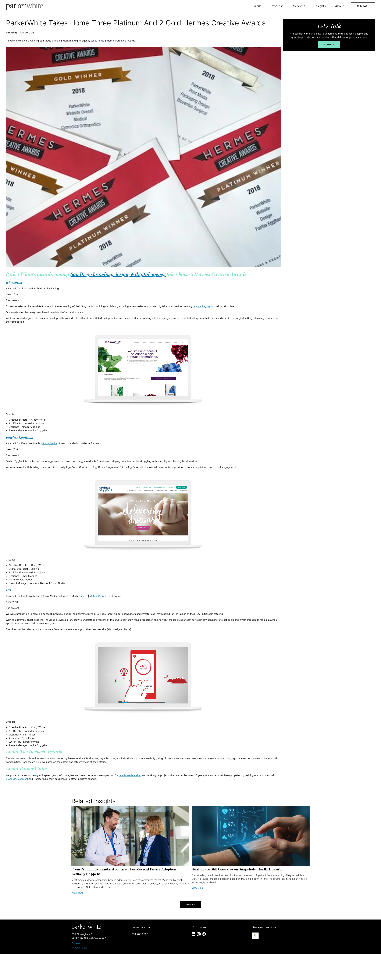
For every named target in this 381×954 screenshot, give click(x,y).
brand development (17, 778)
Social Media (49, 443)
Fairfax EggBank (19, 438)
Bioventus (14, 283)
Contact (329, 44)
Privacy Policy (79, 947)
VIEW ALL (190, 904)
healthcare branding (130, 775)
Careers (75, 943)
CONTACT (363, 6)
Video (84, 596)
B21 (8, 590)
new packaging (201, 306)
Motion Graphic (98, 596)
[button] (257, 6)
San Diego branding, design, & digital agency (118, 274)
